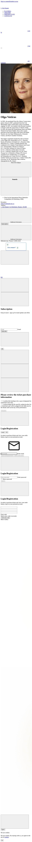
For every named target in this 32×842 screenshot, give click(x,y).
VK (7, 432)
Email (19, 329)
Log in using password (7, 455)
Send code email (19, 455)
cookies (6, 837)
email (2, 432)
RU (2, 277)
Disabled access (13, 1)
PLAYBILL (7, 11)
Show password (7, 479)
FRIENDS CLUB (9, 14)
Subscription (4, 224)
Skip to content (5, 1)
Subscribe (4, 331)
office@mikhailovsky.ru (7, 203)
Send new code (5, 517)
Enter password (22, 477)
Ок (2, 840)
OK (2, 349)
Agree (2, 829)
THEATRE (7, 12)
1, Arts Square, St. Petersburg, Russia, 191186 (14, 207)
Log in (3, 481)
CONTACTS (8, 16)
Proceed (3, 410)
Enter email (21, 453)
